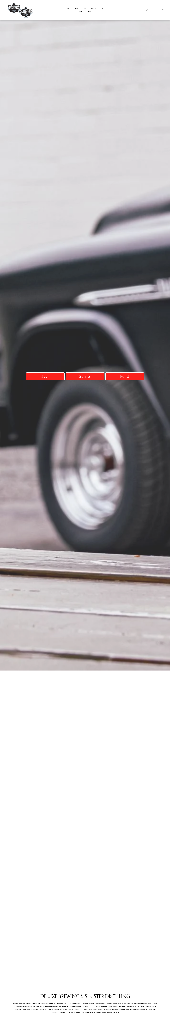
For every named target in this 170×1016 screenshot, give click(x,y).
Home (67, 8)
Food (124, 376)
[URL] (162, 10)
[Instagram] (147, 10)
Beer (45, 376)
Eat (85, 8)
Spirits (85, 376)
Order (89, 11)
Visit (80, 11)
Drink (76, 8)
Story (103, 8)
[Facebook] (155, 10)
